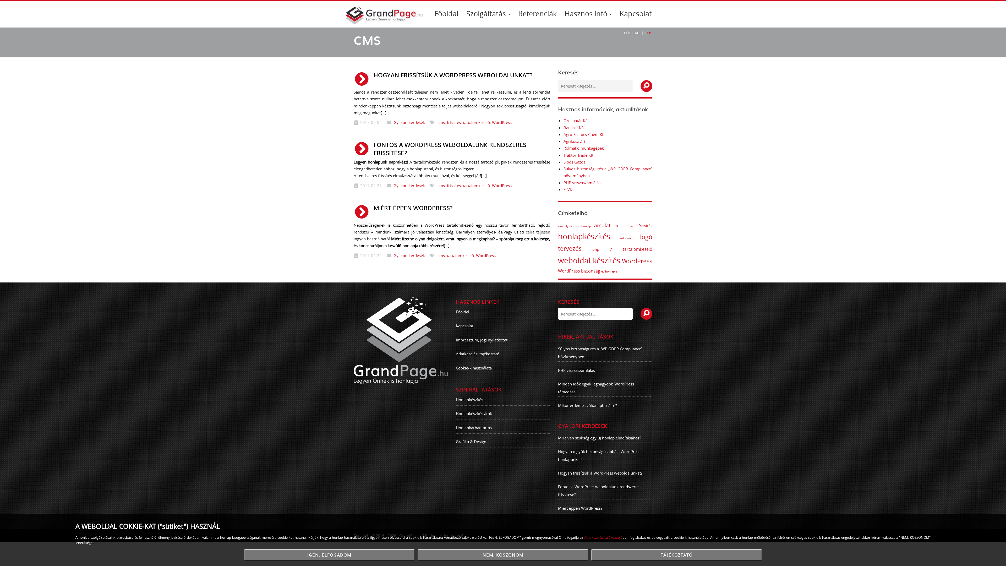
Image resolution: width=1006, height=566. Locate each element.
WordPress (502, 122)
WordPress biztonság (579, 271)
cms (441, 122)
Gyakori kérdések (409, 122)
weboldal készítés (589, 260)
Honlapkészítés (469, 399)
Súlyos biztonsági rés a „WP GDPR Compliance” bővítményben (600, 352)
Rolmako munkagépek (584, 148)
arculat (602, 225)
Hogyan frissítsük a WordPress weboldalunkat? (600, 473)
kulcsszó (625, 238)
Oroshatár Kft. (576, 120)
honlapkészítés (584, 236)
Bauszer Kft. (574, 127)
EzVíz (568, 189)
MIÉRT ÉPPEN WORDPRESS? (413, 208)
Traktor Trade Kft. (579, 155)
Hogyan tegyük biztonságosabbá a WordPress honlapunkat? (599, 455)
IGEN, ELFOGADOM (329, 555)
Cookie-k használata (474, 368)
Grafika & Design (471, 441)
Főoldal (446, 13)
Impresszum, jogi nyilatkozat (481, 339)
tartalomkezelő (476, 122)
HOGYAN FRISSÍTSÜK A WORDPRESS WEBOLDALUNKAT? (453, 75)
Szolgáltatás (487, 13)
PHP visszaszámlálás (582, 182)
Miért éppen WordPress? (580, 508)
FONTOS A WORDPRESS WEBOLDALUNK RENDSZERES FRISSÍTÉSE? (450, 148)
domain (630, 226)
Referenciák (537, 13)
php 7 (602, 249)
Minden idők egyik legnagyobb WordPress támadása (596, 387)
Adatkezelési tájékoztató (477, 353)
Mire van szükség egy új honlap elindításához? (599, 437)
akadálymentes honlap (574, 226)
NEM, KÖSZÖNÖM (503, 555)
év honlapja (609, 271)
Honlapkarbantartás (474, 427)
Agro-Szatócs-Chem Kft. (585, 134)
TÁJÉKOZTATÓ (677, 555)
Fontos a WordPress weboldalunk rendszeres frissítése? (598, 490)
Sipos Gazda (575, 162)
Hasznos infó (587, 13)
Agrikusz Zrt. (575, 141)
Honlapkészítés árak (474, 413)
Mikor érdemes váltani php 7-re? (587, 405)
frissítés (454, 122)
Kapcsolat (636, 13)
